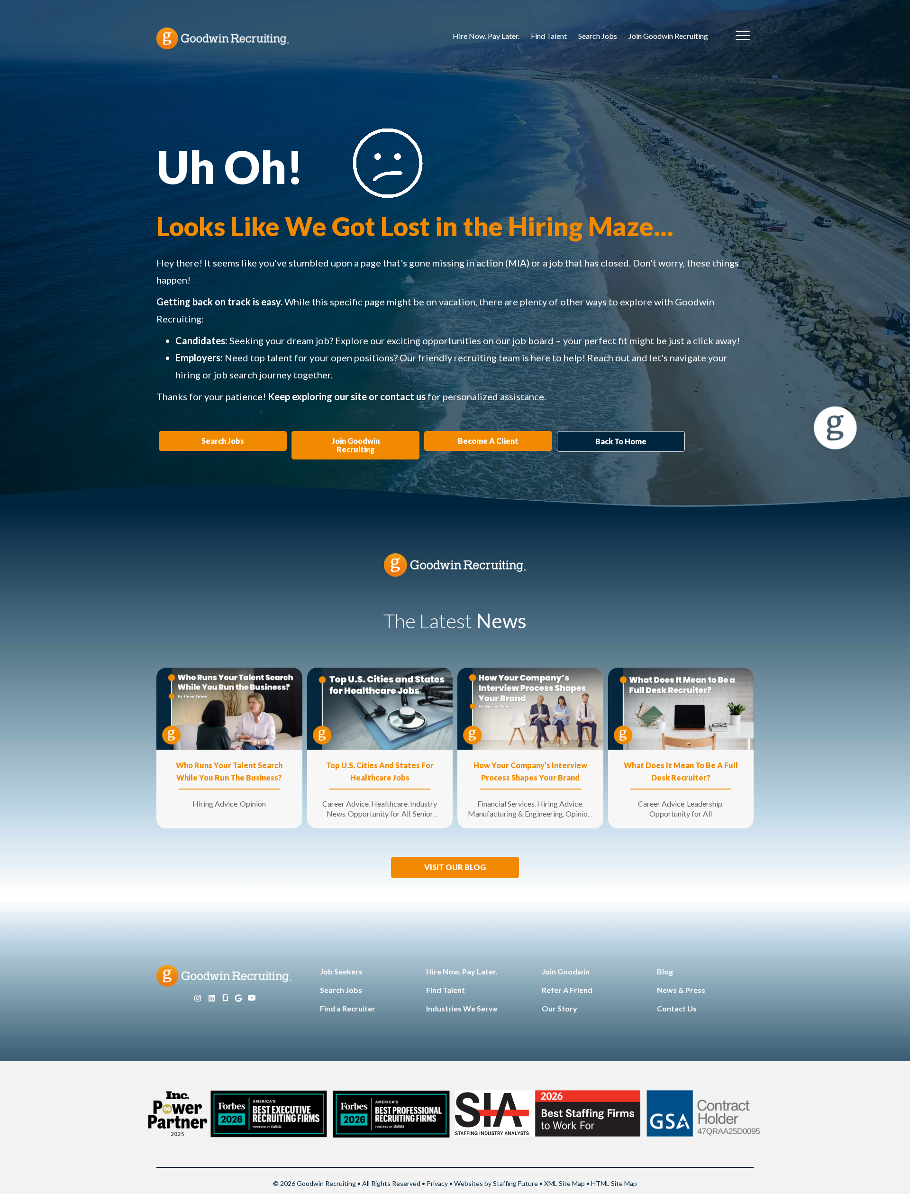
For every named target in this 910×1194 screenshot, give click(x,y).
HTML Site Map (614, 1183)
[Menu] (743, 36)
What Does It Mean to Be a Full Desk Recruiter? (681, 771)
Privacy (437, 1183)
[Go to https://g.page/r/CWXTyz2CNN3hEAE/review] (238, 998)
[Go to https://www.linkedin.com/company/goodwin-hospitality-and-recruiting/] (212, 998)
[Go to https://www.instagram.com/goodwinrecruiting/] (197, 998)
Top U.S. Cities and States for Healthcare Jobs (380, 771)
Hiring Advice (214, 803)
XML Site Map (564, 1183)
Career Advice (345, 803)
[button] (455, 867)
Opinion (253, 803)
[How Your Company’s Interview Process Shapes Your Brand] (530, 708)
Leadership (704, 803)
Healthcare (389, 803)
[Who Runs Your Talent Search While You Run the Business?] (229, 708)
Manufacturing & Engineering (515, 813)
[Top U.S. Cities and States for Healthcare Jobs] (380, 708)
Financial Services (506, 803)
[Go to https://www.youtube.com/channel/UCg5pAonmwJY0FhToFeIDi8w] (251, 998)
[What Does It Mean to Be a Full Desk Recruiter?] (681, 708)
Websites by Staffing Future (496, 1183)
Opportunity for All (379, 813)
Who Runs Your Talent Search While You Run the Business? (229, 771)
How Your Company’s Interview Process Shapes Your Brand (530, 771)
